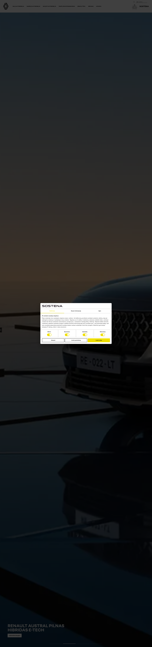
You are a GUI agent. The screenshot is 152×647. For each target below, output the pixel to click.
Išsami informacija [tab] (76, 311)
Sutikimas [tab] (52, 311)
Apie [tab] (99, 311)
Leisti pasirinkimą (76, 340)
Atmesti (53, 340)
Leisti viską (99, 340)
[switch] (67, 335)
